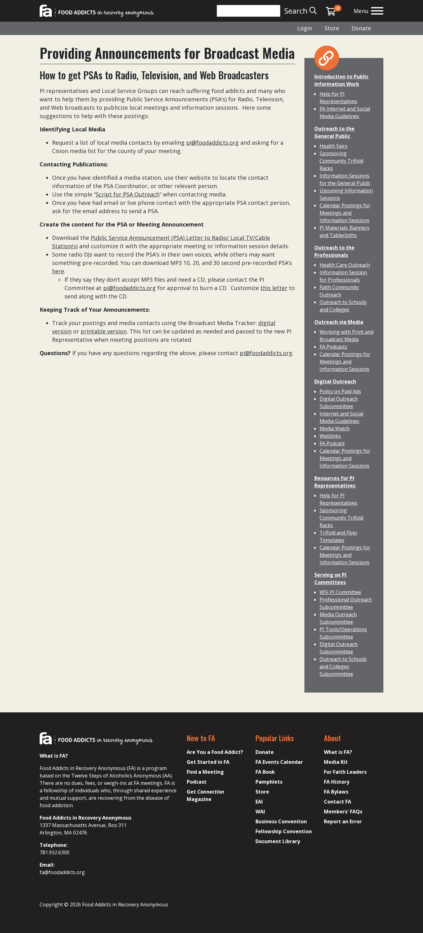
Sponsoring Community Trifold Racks (341, 161)
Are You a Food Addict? (215, 752)
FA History (336, 781)
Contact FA (337, 801)
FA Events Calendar (279, 762)
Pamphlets (268, 781)
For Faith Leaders (345, 771)
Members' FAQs (343, 811)
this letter (273, 288)
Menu (361, 11)
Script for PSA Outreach (127, 194)
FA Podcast (332, 443)
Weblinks (330, 436)
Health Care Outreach (345, 265)
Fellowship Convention (283, 831)
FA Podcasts (333, 346)
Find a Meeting (205, 771)
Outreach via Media (338, 322)
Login (304, 28)
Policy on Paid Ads (340, 391)
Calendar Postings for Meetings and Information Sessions (345, 213)
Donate (361, 28)
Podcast (197, 781)
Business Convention (281, 821)
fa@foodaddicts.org (62, 872)
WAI (260, 811)
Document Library (277, 841)
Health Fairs (333, 146)
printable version (104, 331)
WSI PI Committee (340, 592)
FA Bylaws (336, 791)
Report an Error (343, 821)
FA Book (265, 771)
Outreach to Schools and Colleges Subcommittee (343, 666)
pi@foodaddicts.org (212, 142)
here (58, 271)
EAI (259, 801)
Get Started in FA (208, 762)
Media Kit (336, 762)
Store (332, 28)
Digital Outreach (335, 381)
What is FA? (338, 752)
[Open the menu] (377, 11)
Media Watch (335, 428)
